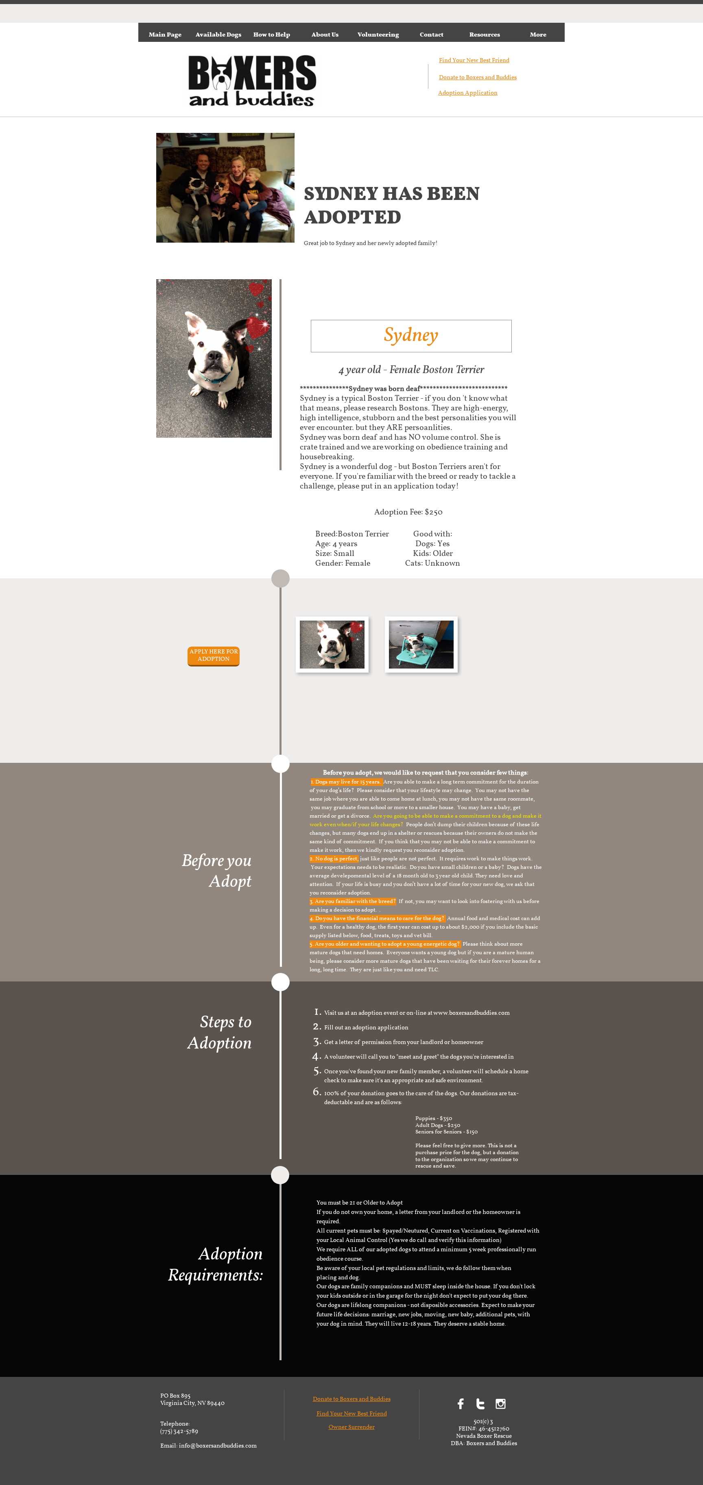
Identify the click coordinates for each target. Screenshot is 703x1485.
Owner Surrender (352, 1427)
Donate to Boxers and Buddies (478, 78)
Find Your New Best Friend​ (474, 60)
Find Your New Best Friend (352, 1414)
